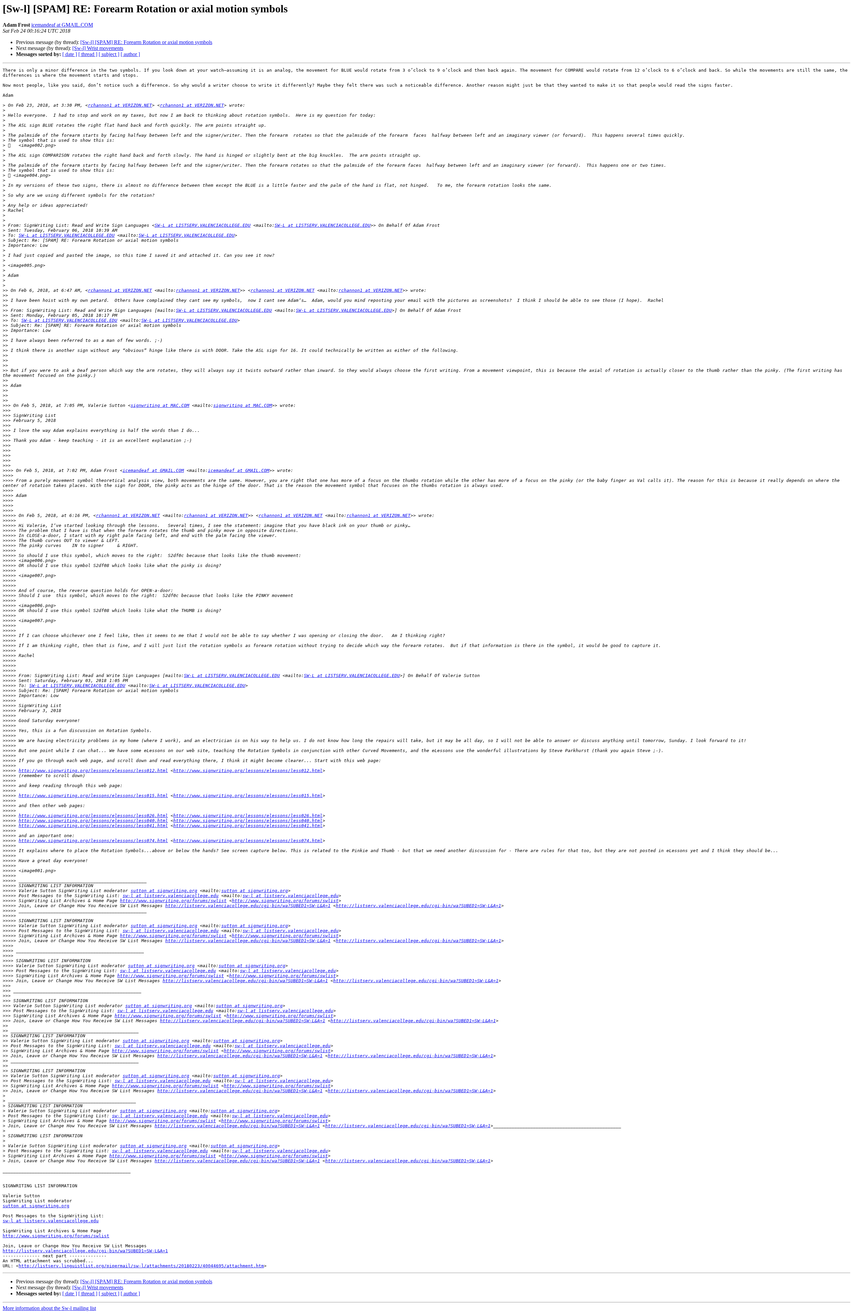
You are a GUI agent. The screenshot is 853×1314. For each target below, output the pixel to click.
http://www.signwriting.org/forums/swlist (173, 900)
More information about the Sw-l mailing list (49, 1308)
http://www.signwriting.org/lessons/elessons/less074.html (93, 840)
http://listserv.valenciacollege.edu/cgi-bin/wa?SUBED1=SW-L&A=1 (248, 905)
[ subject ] (109, 54)
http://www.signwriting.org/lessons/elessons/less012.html (93, 770)
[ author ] (130, 54)
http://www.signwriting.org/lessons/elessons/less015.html (93, 795)
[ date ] (69, 54)
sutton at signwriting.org (164, 890)
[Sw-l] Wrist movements (97, 48)
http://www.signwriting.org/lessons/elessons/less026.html (93, 815)
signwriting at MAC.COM (160, 405)
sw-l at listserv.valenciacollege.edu (171, 895)
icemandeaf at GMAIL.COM (62, 25)
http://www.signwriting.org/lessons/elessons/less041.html (93, 825)
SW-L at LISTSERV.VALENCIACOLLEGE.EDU (203, 225)
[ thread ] (87, 54)
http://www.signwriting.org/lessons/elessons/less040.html (93, 820)
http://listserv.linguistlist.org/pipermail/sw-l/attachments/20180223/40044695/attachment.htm (141, 1265)
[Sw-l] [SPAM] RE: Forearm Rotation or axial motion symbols (146, 42)
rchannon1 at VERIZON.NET (120, 105)
